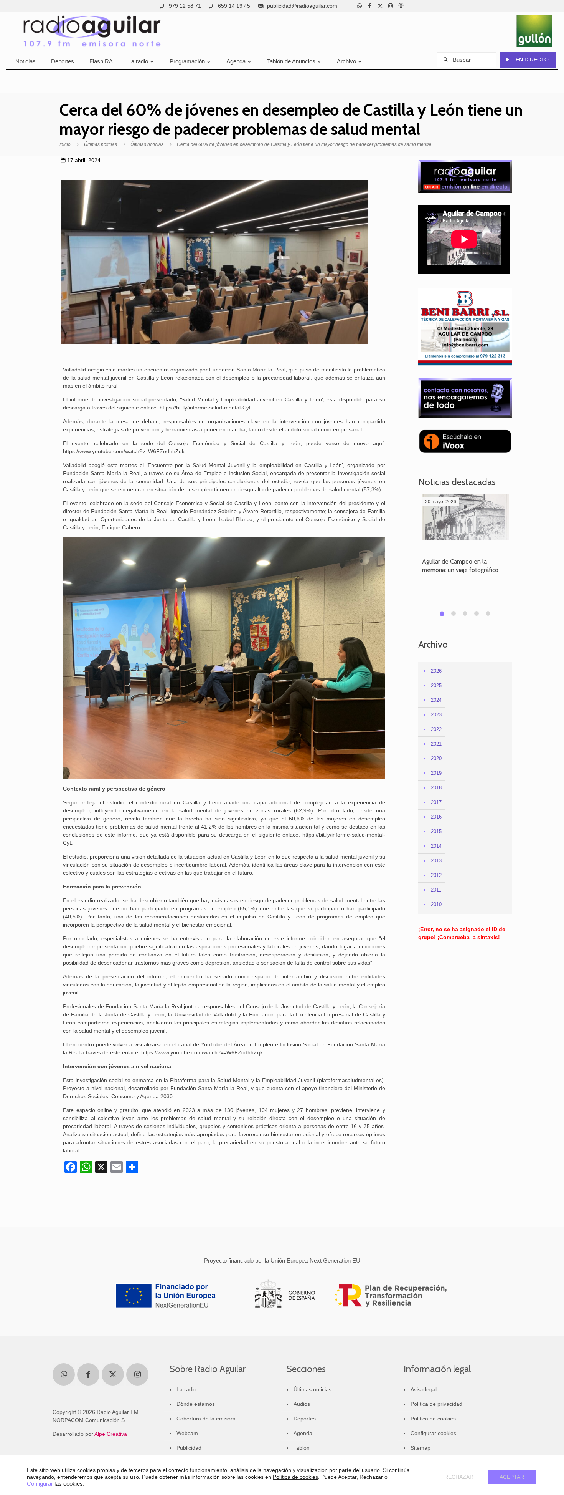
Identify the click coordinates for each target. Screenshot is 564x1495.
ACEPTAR (512, 1477)
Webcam (187, 1433)
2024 (436, 700)
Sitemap (420, 1448)
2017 (436, 802)
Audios (302, 1404)
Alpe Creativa (110, 1434)
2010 (436, 904)
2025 (436, 685)
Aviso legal (424, 1389)
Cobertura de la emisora (206, 1418)
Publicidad (188, 1448)
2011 (436, 890)
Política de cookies (433, 1418)
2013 (436, 861)
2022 (436, 729)
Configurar (40, 1484)
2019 (436, 773)
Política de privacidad (436, 1404)
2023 (436, 715)
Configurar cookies (433, 1433)
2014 (436, 846)
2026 (436, 671)
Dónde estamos (195, 1404)
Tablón (302, 1448)
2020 (436, 758)
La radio (186, 1389)
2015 (436, 831)
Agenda (303, 1433)
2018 (436, 788)
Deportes (305, 1418)
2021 (436, 744)
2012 (436, 875)
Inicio (65, 144)
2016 (436, 817)
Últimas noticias (100, 144)
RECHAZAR (458, 1477)
